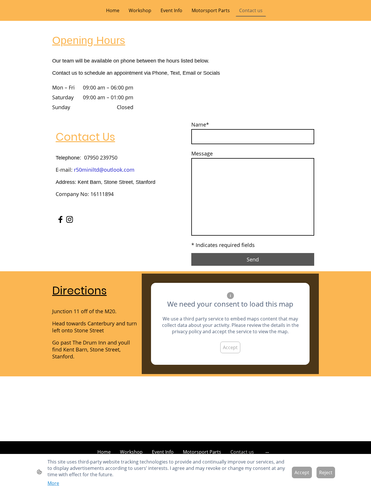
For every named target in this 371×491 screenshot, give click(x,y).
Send (253, 259)
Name (200, 124)
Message (202, 153)
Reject (325, 472)
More (53, 483)
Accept (230, 347)
